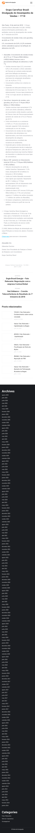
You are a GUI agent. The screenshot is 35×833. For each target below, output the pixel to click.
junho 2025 (5, 433)
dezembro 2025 (6, 417)
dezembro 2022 (6, 513)
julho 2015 (4, 758)
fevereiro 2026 (6, 411)
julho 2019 (4, 626)
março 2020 (5, 604)
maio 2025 (4, 436)
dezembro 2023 (6, 480)
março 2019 (5, 637)
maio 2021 (4, 566)
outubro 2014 (5, 780)
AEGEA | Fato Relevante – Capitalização (22, 335)
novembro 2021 (6, 549)
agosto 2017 (5, 689)
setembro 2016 (6, 720)
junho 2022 (5, 530)
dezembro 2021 (6, 546)
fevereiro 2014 (6, 802)
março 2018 (5, 670)
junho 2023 (5, 497)
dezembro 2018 (6, 645)
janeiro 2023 (5, 510)
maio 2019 (4, 632)
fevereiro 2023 (6, 508)
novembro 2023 (6, 483)
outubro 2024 (5, 455)
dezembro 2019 (6, 612)
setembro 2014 (6, 783)
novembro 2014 (6, 778)
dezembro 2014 (6, 775)
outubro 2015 (5, 750)
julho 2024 (4, 464)
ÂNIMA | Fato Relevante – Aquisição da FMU (22, 357)
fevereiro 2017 (6, 706)
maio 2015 (4, 764)
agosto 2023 (5, 491)
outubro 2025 (5, 422)
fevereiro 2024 (6, 475)
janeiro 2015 (5, 772)
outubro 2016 (5, 717)
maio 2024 (4, 469)
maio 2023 (4, 499)
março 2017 (5, 703)
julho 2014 (4, 789)
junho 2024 (5, 466)
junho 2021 (5, 563)
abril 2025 (4, 439)
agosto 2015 (5, 756)
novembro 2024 (6, 453)
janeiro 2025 (5, 447)
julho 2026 (4, 397)
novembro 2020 (6, 582)
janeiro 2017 (5, 709)
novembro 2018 (6, 648)
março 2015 (5, 769)
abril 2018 (4, 667)
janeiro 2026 (5, 414)
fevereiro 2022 (6, 541)
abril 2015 (4, 767)
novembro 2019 (6, 615)
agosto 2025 (5, 428)
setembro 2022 (6, 521)
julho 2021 (4, 560)
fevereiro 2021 (6, 574)
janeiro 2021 (5, 577)
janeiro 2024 (5, 477)
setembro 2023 (6, 488)
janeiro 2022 (5, 543)
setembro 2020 (6, 588)
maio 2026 (4, 403)
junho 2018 (5, 662)
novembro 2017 (6, 681)
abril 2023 (4, 502)
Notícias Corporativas (16, 265)
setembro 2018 (6, 654)
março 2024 (5, 472)
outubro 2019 (5, 618)
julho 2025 (4, 431)
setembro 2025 (6, 425)
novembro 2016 (6, 714)
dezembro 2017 (6, 678)
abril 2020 (4, 601)
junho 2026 (5, 400)
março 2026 (5, 408)
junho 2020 (5, 596)
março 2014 (5, 800)
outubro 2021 (5, 552)
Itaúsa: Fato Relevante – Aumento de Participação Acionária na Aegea (22, 369)
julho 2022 (4, 527)
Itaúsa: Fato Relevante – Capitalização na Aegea (22, 325)
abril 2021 (4, 568)
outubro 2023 (5, 486)
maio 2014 (4, 794)
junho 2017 (5, 695)
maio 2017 (4, 698)
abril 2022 (4, 535)
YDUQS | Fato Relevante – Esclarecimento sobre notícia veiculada (23, 314)
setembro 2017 (6, 687)
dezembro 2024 (6, 450)
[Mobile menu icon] (31, 3)
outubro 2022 (5, 519)
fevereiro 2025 (6, 444)
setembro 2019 (6, 621)
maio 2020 (4, 599)
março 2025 (5, 442)
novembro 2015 (6, 747)
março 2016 (5, 736)
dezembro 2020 (6, 579)
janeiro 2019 (5, 643)
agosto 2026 (5, 395)
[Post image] (7, 315)
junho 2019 (5, 629)
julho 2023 (4, 494)
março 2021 (5, 571)
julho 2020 (4, 593)
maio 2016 (4, 731)
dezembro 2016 (6, 712)
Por (26, 265)
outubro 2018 (5, 651)
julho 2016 (4, 725)
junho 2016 (5, 728)
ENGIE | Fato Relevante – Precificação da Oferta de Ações (22, 347)
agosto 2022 (5, 524)
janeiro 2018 (5, 676)
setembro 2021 (6, 554)
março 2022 (5, 538)
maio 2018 (4, 665)
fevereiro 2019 (6, 640)
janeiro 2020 (5, 610)
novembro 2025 (6, 419)
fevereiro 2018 (6, 673)
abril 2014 (4, 797)
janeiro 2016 (5, 742)
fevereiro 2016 (6, 739)
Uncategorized (6, 821)
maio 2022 (4, 532)
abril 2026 (4, 406)
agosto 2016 (5, 723)
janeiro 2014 (5, 805)
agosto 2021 (5, 557)
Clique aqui (5, 236)
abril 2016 (4, 734)
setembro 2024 (6, 458)
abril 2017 (4, 700)
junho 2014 (5, 791)
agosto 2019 (5, 623)
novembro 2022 (6, 516)
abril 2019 (4, 634)
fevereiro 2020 (6, 607)
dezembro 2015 (6, 745)
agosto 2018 (5, 656)
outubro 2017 (5, 684)
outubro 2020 (5, 585)
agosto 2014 (5, 786)
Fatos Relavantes (6, 816)
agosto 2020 (5, 590)
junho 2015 (5, 761)
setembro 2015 (6, 753)
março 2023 (5, 505)
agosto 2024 (5, 461)
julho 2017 (4, 692)
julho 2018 (4, 659)
